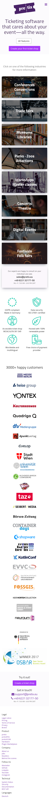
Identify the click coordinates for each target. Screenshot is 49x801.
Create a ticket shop (24, 683)
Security (5, 784)
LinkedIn (5, 770)
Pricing (4, 720)
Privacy (4, 725)
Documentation (8, 787)
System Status (7, 782)
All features (23, 41)
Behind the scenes (9, 758)
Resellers (5, 756)
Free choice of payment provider (36, 348)
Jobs (3, 753)
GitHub (4, 768)
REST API (5, 789)
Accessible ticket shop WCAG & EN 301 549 (12, 330)
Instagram (6, 775)
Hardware (6, 742)
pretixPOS (6, 737)
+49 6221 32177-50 (25, 698)
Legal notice (6, 718)
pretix (4, 734)
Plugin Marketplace (9, 744)
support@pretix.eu (25, 694)
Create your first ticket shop (24, 48)
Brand (4, 727)
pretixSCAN (6, 739)
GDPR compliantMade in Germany (12, 311)
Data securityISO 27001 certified (36, 311)
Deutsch (5, 796)
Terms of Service (8, 723)
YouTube (5, 772)
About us (5, 751)
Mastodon (6, 765)
